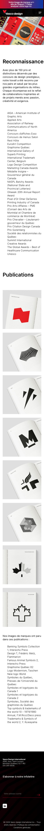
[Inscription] (38, 793)
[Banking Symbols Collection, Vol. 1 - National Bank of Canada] (22, 309)
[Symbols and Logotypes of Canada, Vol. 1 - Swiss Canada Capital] (22, 607)
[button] (40, 12)
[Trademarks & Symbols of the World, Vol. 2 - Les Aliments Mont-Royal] (22, 437)
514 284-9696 (9, 765)
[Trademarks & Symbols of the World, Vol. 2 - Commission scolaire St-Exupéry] (22, 394)
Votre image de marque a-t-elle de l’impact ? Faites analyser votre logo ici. (21, 4)
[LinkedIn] (5, 806)
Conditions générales (22, 827)
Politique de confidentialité (28, 825)
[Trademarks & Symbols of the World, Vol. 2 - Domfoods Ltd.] (22, 352)
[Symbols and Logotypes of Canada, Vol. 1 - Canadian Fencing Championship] (22, 564)
